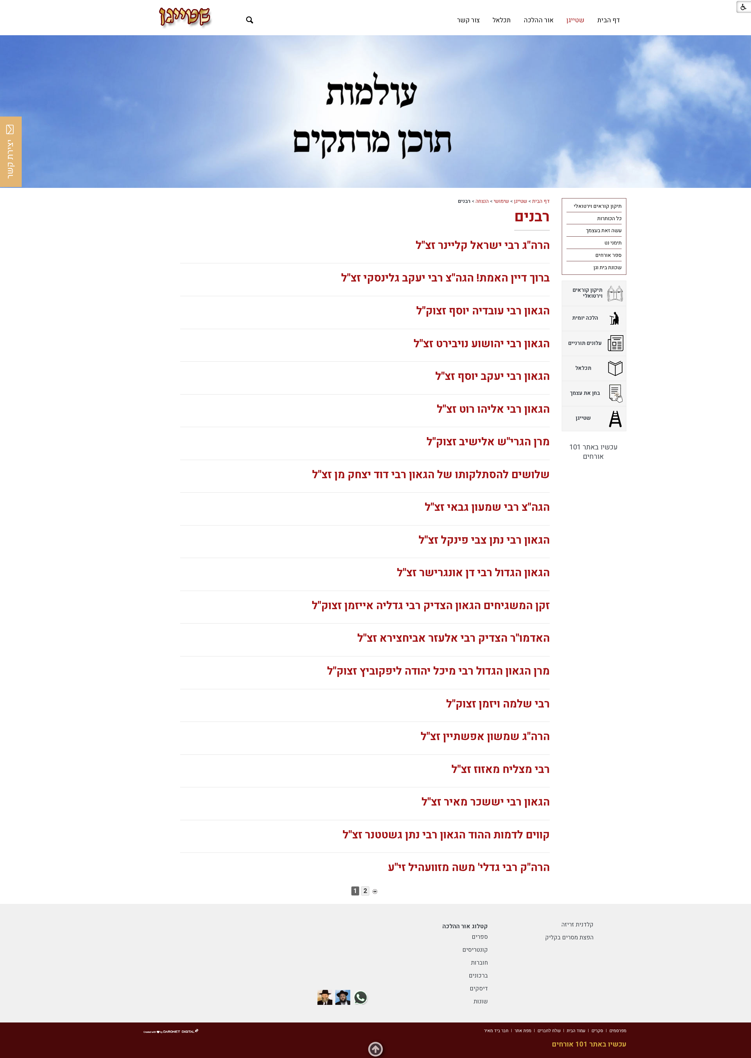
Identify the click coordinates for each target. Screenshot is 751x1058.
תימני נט (613, 243)
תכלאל (502, 20)
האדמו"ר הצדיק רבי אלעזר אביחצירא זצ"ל (453, 638)
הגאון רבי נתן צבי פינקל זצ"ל (484, 540)
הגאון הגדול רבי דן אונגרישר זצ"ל (473, 573)
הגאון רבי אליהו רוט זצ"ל (493, 409)
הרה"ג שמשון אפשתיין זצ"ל (485, 737)
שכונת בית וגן (607, 268)
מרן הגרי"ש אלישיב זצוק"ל (488, 442)
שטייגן (575, 20)
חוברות (479, 962)
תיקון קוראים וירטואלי (598, 206)
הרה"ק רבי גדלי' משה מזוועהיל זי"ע (469, 868)
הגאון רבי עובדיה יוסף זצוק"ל (483, 311)
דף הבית (608, 20)
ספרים (480, 937)
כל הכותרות (609, 219)
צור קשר (468, 20)
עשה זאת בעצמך (604, 231)
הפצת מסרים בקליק (569, 937)
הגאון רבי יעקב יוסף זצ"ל (492, 376)
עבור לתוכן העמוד (375, 6)
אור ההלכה (539, 20)
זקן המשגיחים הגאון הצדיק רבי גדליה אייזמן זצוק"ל (431, 606)
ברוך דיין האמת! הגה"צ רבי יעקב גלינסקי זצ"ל (445, 278)
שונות (480, 1001)
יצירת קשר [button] (10, 159)
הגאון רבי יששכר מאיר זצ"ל (486, 802)
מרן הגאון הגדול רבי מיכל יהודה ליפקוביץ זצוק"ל (438, 671)
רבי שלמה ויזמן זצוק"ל (498, 704)
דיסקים (479, 988)
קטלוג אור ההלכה (465, 926)
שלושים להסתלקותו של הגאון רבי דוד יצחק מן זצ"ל (431, 475)
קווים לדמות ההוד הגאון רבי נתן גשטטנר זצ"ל (446, 835)
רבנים (532, 217)
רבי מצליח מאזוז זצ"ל (500, 770)
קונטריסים (475, 950)
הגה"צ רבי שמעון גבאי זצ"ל (487, 507)
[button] (249, 20)
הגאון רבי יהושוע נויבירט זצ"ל (482, 344)
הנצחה (482, 201)
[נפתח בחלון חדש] (360, 997)
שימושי (501, 201)
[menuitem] (608, 20)
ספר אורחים (608, 255)
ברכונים (478, 975)
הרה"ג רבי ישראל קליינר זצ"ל (483, 245)
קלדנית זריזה (577, 924)
